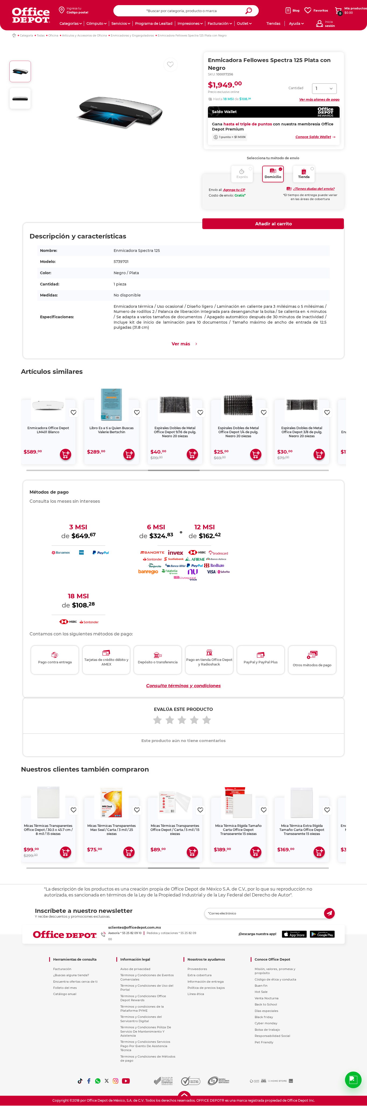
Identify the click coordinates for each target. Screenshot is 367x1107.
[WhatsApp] (98, 1081)
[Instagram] (115, 1081)
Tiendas (273, 23)
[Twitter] (106, 1081)
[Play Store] (322, 934)
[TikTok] (80, 1081)
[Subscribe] (329, 913)
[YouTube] (126, 1081)
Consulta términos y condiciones (183, 685)
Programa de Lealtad (153, 23)
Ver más (181, 343)
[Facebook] (89, 1081)
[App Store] (294, 934)
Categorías (69, 23)
